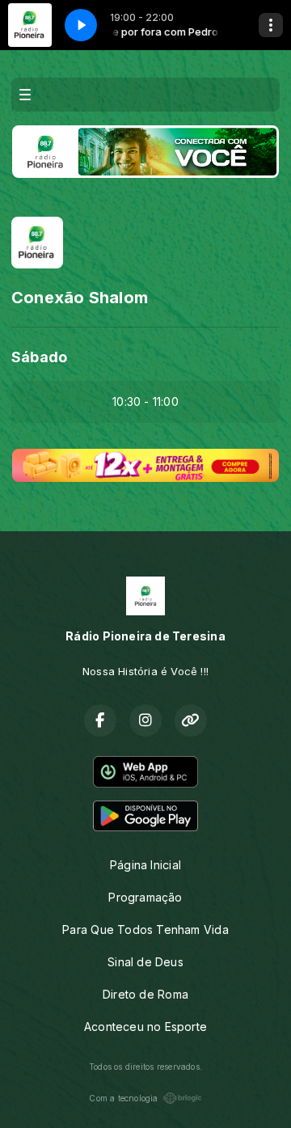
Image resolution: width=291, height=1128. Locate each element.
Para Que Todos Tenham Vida (145, 929)
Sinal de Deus (145, 962)
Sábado (39, 357)
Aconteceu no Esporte (145, 1026)
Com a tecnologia (123, 1098)
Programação (145, 897)
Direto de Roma (145, 994)
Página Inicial (145, 865)
